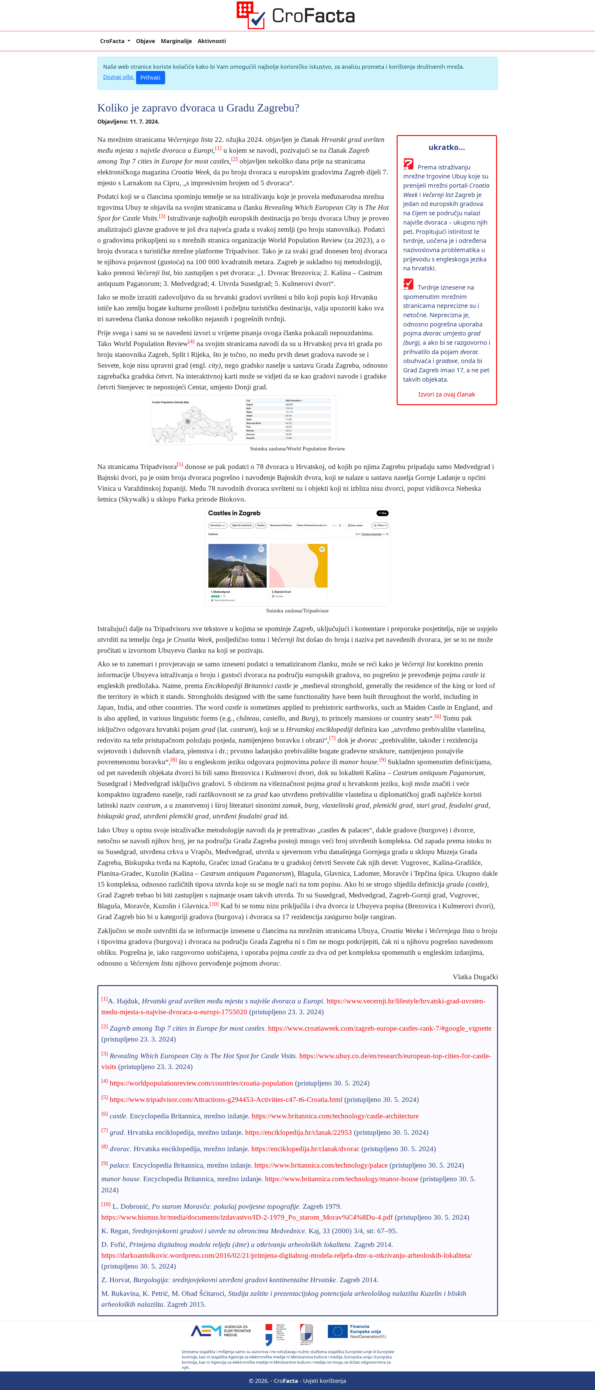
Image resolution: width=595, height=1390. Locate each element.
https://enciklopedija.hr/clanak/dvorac (305, 1149)
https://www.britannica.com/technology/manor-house (341, 1179)
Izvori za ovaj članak (446, 394)
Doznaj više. (118, 77)
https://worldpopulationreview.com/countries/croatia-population (201, 1083)
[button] (115, 41)
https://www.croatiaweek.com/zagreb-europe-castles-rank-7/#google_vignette (379, 1028)
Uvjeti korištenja (324, 1380)
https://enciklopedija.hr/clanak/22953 (298, 1132)
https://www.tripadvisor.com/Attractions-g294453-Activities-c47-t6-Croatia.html (226, 1099)
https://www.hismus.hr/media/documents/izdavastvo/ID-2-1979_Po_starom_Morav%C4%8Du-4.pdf (247, 1217)
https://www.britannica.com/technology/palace (321, 1165)
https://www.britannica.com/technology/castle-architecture (335, 1116)
